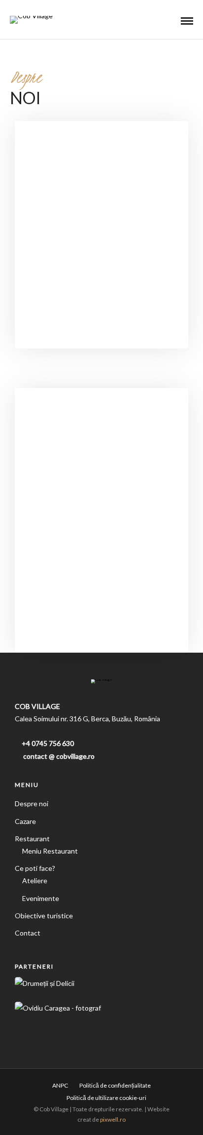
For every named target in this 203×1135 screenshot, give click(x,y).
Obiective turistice (44, 915)
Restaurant (32, 838)
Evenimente (40, 898)
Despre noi (31, 803)
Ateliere (34, 880)
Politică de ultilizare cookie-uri (106, 1097)
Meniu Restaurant (50, 851)
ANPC (60, 1085)
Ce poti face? (35, 868)
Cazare (25, 821)
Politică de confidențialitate (115, 1085)
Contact (27, 933)
